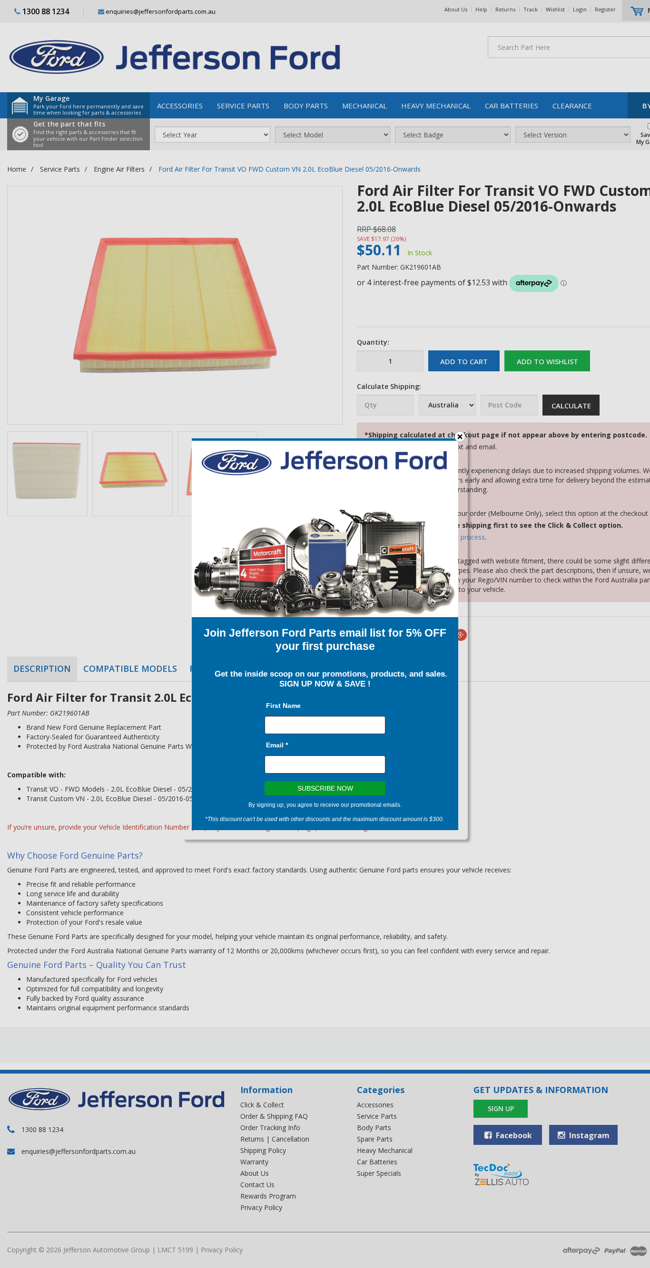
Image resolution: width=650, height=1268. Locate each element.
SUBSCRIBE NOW (325, 788)
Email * (277, 745)
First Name (283, 705)
